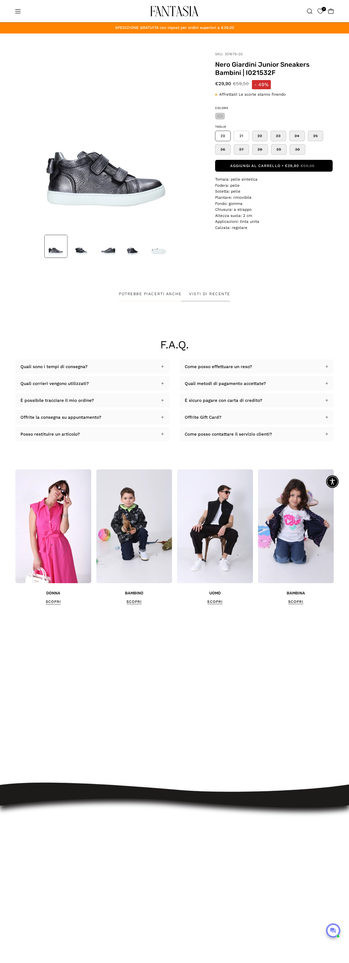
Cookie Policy (105, 887)
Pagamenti (102, 851)
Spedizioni (101, 834)
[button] (309, 11)
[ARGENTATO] (220, 116)
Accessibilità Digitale (112, 869)
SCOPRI (53, 602)
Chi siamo (101, 896)
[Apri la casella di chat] (333, 930)
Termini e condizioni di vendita (123, 860)
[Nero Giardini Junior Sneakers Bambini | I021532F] (55, 246)
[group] (174, 537)
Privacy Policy (105, 878)
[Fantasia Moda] (174, 11)
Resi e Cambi (105, 843)
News (96, 904)
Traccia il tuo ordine (111, 825)
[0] (320, 11)
